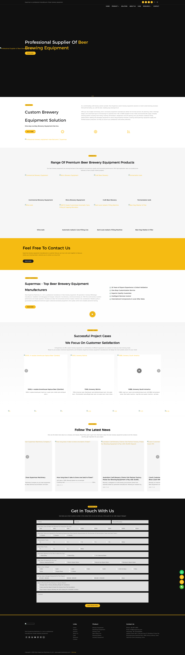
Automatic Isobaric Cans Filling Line (75, 230)
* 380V (88, 569)
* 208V (41, 569)
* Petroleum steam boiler (129, 562)
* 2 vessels (42, 535)
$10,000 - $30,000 (44, 578)
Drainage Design (106, 132)
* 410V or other (122, 569)
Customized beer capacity (142, 132)
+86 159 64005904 (137, 631)
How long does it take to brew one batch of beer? (45, 477)
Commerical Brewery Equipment (41, 200)
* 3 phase (73, 571)
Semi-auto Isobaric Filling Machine (109, 230)
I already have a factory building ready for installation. (54, 585)
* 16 (109, 542)
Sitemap (73, 652)
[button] (26, 370)
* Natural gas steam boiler (101, 562)
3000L (109, 528)
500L (68, 528)
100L (40, 528)
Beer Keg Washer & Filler (144, 230)
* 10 (82, 542)
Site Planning (38, 132)
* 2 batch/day (70, 555)
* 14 (95, 542)
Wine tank (40, 230)
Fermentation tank (144, 200)
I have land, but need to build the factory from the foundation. (57, 587)
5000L (123, 528)
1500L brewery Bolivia (46, 389)
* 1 (40, 548)
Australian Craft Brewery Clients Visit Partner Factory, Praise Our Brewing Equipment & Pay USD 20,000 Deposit (92, 479)
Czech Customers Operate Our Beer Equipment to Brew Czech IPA (137, 478)
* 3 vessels (56, 535)
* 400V (104, 569)
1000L (82, 528)
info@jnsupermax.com (136, 629)
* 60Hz (41, 571)
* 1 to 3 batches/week (100, 555)
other (123, 542)
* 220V (57, 569)
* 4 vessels (69, 535)
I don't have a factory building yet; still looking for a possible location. (59, 589)
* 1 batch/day (43, 555)
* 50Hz (135, 569)
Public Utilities (72, 132)
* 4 (40, 542)
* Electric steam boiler (73, 562)
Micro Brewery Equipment (75, 200)
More (123, 578)
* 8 (67, 542)
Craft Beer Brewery (110, 200)
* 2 (54, 548)
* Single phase (59, 571)
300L (54, 528)
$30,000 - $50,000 (71, 578)
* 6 (54, 542)
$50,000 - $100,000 (99, 578)
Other (137, 528)
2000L (96, 528)
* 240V (72, 569)
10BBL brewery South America (92, 389)
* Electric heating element (46, 562)
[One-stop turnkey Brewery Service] (25, 52)
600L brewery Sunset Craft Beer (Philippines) (139, 389)
